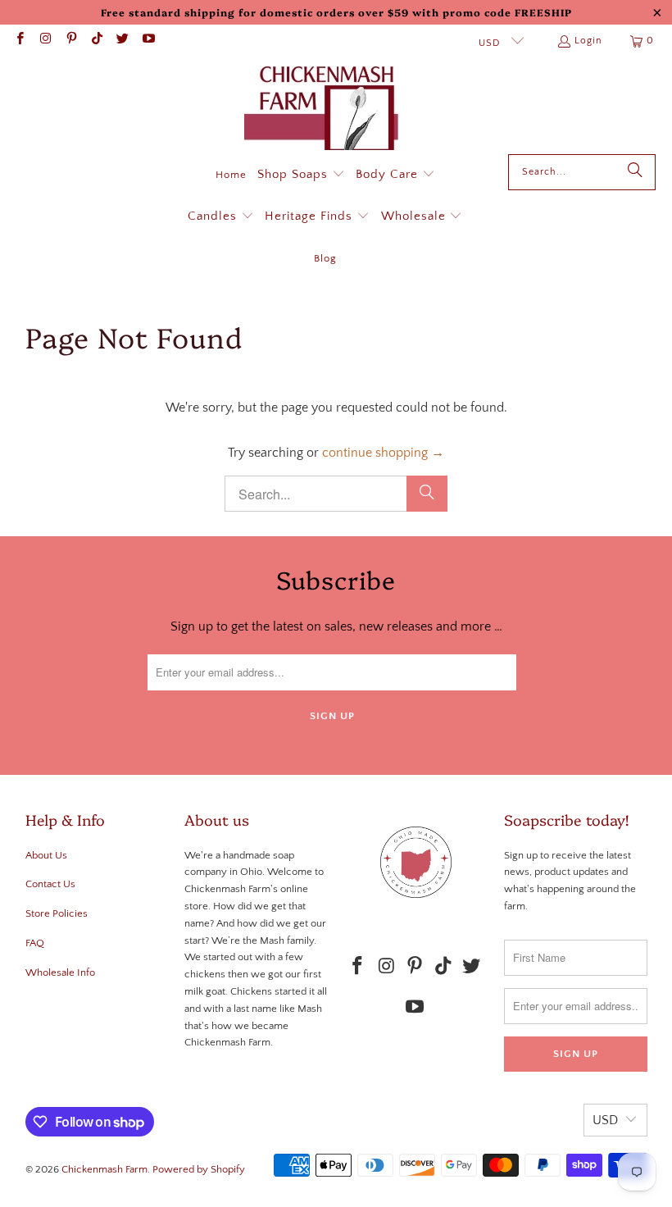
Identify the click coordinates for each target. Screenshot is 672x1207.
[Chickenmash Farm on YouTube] (147, 40)
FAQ (34, 943)
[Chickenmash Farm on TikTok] (96, 40)
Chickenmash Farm (104, 1169)
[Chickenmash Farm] (328, 110)
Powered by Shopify (198, 1169)
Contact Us (50, 884)
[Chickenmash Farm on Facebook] (19, 40)
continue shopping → (383, 452)
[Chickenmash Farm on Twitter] (122, 40)
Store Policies (56, 913)
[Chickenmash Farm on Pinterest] (71, 40)
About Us (46, 855)
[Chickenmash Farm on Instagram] (45, 40)
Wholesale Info (60, 972)
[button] (301, 175)
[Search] (635, 172)
